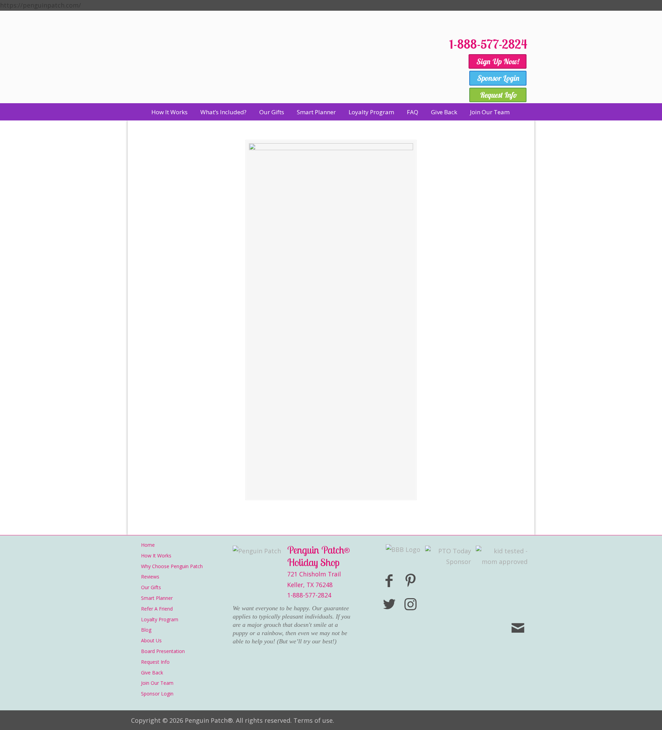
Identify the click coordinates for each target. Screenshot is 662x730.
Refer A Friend (157, 608)
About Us (151, 640)
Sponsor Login (157, 693)
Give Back (152, 672)
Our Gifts (151, 587)
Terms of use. (313, 720)
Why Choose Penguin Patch (172, 566)
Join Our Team (157, 683)
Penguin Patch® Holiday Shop (286, 66)
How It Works (156, 555)
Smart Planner (157, 598)
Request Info (155, 662)
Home (148, 545)
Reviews (150, 576)
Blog (146, 629)
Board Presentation (163, 651)
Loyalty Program (159, 619)
